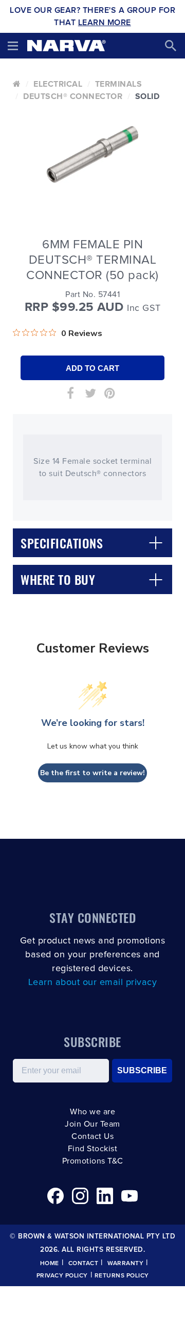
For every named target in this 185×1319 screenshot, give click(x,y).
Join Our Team (92, 1124)
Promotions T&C (92, 1161)
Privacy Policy (62, 1276)
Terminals (118, 84)
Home (49, 1264)
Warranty (125, 1264)
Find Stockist (93, 1149)
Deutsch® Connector (72, 96)
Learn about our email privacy (92, 982)
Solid (147, 96)
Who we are (92, 1112)
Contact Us (92, 1136)
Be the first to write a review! (92, 773)
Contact (83, 1264)
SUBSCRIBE (142, 1070)
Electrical (57, 84)
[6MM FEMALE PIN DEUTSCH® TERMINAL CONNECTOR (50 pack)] (92, 154)
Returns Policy (122, 1276)
